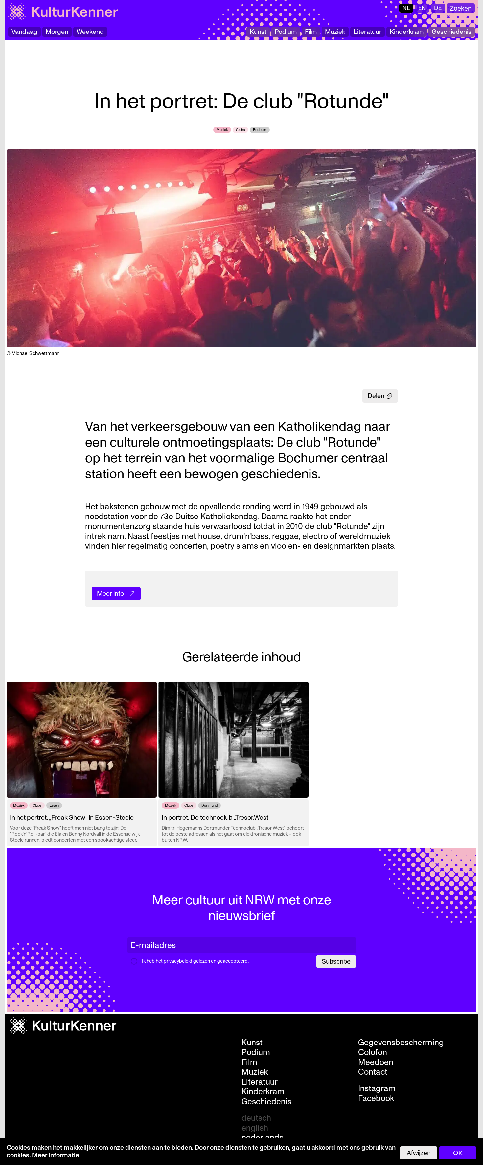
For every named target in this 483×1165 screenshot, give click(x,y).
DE (438, 8)
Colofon (372, 1052)
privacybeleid (178, 961)
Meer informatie (55, 1155)
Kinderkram (407, 31)
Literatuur (367, 31)
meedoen (375, 1062)
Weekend (90, 31)
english (255, 1128)
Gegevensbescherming (401, 1042)
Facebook (376, 1098)
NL (406, 8)
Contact (372, 1072)
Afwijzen (419, 1152)
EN (422, 8)
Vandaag (24, 31)
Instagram (377, 1088)
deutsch (256, 1118)
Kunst (258, 31)
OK (458, 1152)
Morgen (57, 31)
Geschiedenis (452, 31)
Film (311, 31)
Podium (286, 31)
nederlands (262, 1138)
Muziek (335, 31)
